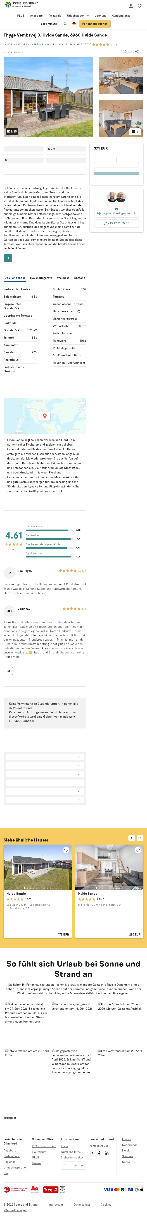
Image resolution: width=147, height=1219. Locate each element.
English (126, 1139)
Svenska (127, 1156)
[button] (27, 1024)
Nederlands (129, 1145)
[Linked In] (106, 1153)
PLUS (20, 16)
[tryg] (52, 1192)
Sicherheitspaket (72, 1158)
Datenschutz (82, 1205)
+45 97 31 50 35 (118, 223)
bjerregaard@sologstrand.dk (116, 213)
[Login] (131, 6)
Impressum (55, 1205)
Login (64, 1146)
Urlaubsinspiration (15, 1168)
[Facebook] (99, 1153)
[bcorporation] (63, 1192)
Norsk (126, 1151)
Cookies (106, 1205)
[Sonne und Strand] (21, 5)
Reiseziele (54, 16)
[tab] (25, 888)
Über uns (100, 16)
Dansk (126, 1162)
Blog (6, 1173)
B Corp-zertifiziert (44, 1146)
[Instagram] (91, 1153)
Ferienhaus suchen (95, 24)
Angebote (36, 16)
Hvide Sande (41, 44)
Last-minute (49, 24)
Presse (36, 1163)
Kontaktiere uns (99, 1146)
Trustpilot (10, 1118)
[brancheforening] (16, 1192)
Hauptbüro (39, 1152)
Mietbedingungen (15, 1210)
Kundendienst (121, 16)
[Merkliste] (139, 6)
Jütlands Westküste (18, 44)
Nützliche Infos (70, 1152)
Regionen (10, 1162)
